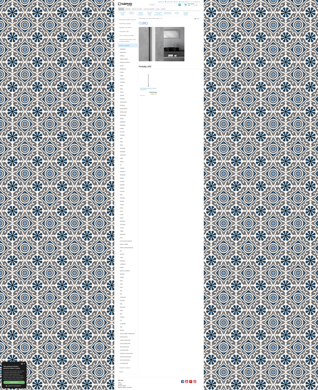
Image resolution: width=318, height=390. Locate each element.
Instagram (194, 381)
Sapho (176, 1)
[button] (14, 386)
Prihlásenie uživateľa (184, 1)
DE (195, 1)
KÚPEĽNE (121, 9)
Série (147, 18)
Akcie (157, 9)
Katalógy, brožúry (149, 9)
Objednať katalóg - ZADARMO (125, 387)
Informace (120, 380)
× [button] (24, 363)
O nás (119, 382)
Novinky (163, 9)
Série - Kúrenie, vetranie (154, 18)
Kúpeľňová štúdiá (122, 385)
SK (193, 1)
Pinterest (190, 381)
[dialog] (14, 375)
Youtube (186, 381)
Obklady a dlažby (137, 9)
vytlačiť (197, 18)
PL (199, 1)
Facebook (182, 381)
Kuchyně (127, 9)
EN (197, 1)
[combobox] (22, 364)
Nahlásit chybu (161, 1)
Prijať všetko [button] (14, 382)
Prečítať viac (20, 379)
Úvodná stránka (169, 1)
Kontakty (120, 384)
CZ (191, 1)
